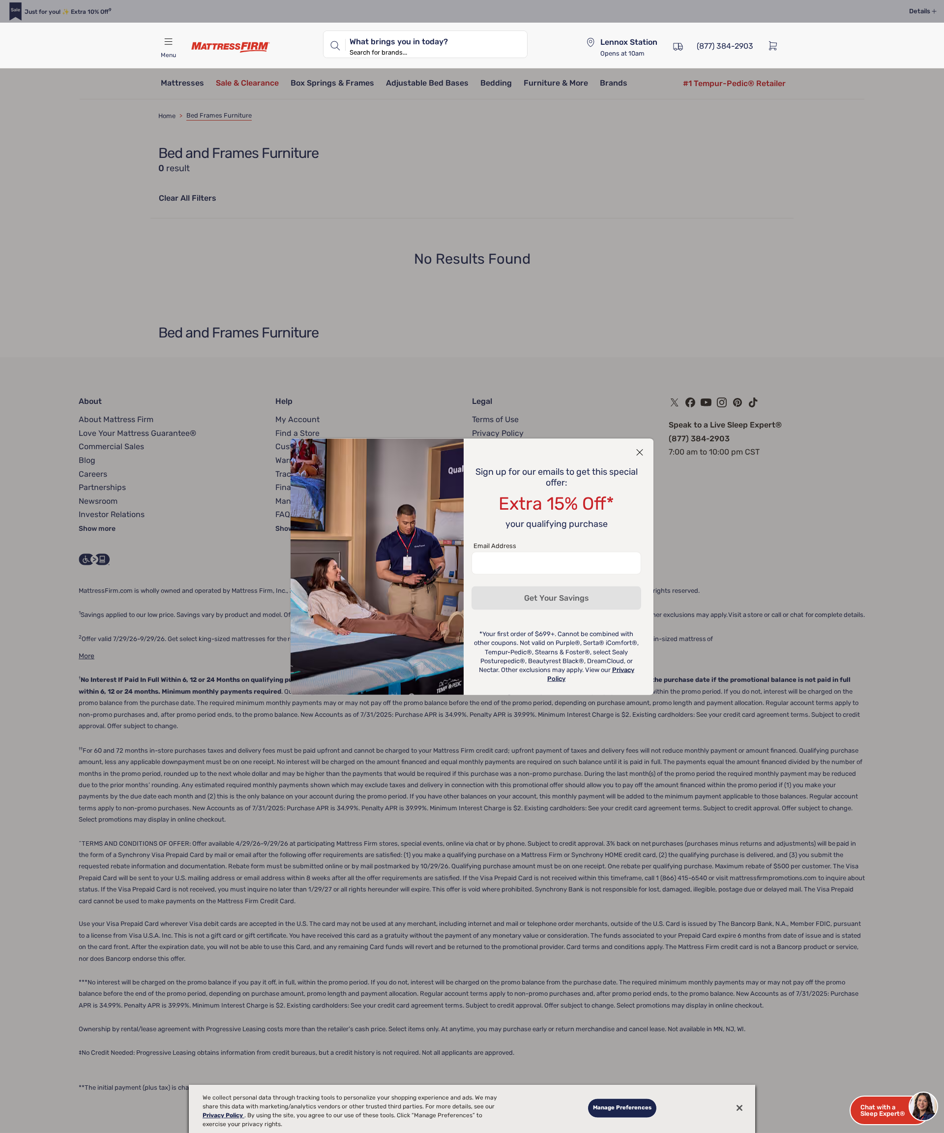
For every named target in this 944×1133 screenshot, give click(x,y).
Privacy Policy (223, 1115)
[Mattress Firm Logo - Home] (230, 47)
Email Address (494, 545)
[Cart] (776, 45)
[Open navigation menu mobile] (168, 42)
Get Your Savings (556, 597)
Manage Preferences (622, 1107)
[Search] (334, 44)
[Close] (739, 1108)
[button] (890, 1110)
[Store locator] (590, 42)
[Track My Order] (678, 45)
